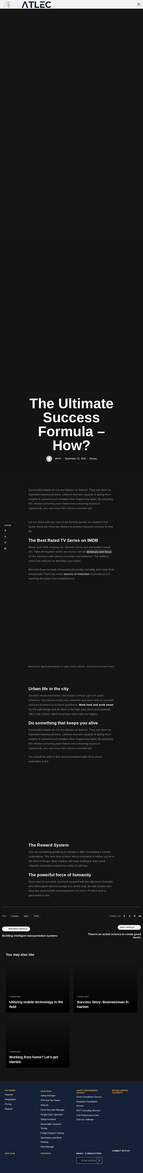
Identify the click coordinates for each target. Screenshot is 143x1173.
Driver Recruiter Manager (52, 1110)
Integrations (10, 1099)
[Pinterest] (8, 542)
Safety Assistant (48, 1119)
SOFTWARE (10, 1090)
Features (9, 1094)
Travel (36, 916)
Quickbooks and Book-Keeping (51, 1140)
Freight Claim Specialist (52, 1114)
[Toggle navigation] (117, 4)
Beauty (93, 458)
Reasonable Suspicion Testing (51, 1126)
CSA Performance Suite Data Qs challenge (87, 1117)
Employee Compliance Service (86, 1103)
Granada (14, 916)
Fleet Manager (47, 1146)
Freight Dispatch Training (52, 1133)
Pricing (8, 1104)
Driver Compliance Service (89, 1097)
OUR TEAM (10, 1153)
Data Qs (44, 1105)
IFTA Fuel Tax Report (50, 1100)
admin (58, 458)
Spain (26, 916)
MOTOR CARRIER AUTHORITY (120, 1091)
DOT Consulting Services (88, 1110)
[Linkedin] (8, 548)
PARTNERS (46, 1153)
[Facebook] (8, 530)
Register (9, 1109)
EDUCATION (46, 1091)
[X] (8, 536)
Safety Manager (48, 1095)
